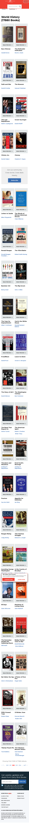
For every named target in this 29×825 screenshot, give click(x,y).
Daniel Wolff (18, 123)
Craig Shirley (5, 537)
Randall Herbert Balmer (19, 325)
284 (20, 765)
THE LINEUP (3, 802)
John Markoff (19, 608)
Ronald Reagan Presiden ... (6, 255)
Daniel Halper (5, 159)
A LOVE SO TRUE (4, 796)
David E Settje (5, 88)
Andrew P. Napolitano (4, 467)
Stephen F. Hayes (20, 159)
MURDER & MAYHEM (5, 804)
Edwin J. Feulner (20, 431)
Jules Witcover (5, 608)
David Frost (4, 360)
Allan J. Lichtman (6, 325)
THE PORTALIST (4, 807)
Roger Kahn (18, 681)
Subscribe (26, 1)
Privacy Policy (20, 798)
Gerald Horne (5, 53)
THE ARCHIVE (4, 798)
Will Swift (4, 645)
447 (25, 765)
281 (10, 765)
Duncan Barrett (19, 716)
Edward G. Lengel (20, 537)
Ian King (17, 502)
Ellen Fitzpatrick (6, 217)
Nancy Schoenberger (19, 754)
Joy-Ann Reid (5, 502)
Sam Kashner (19, 751)
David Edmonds (19, 644)
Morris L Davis (19, 53)
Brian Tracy (18, 433)
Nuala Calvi (18, 718)
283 (16, 765)
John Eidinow (19, 646)
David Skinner (5, 396)
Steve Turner (5, 431)
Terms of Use (20, 796)
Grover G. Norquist (20, 360)
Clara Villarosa (19, 219)
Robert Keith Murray (21, 254)
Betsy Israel (4, 290)
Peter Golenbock (20, 573)
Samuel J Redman (20, 88)
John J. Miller (19, 290)
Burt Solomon (19, 396)
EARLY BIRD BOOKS (5, 800)
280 (7, 765)
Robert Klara (5, 716)
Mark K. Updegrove (7, 123)
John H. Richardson (7, 681)
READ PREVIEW (7, 45)
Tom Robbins (5, 751)
